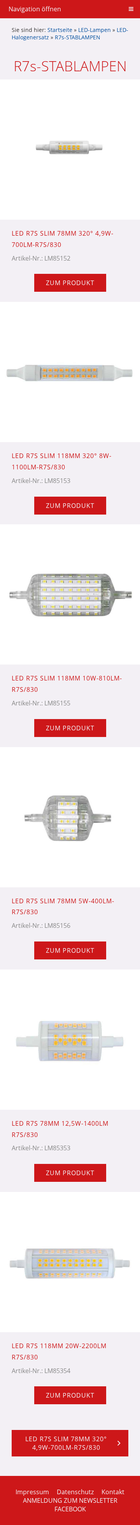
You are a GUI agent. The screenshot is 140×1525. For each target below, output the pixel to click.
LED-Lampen (94, 29)
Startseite (59, 29)
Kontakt (113, 1492)
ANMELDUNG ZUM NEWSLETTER (70, 1500)
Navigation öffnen (35, 9)
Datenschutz (75, 1492)
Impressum (32, 1492)
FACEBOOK (70, 1509)
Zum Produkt (70, 283)
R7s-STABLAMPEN (77, 37)
